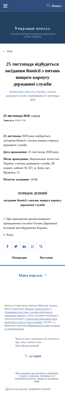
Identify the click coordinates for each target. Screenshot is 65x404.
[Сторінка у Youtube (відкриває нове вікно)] (38, 364)
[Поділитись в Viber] (41, 246)
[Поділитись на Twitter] (16, 246)
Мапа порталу (30, 275)
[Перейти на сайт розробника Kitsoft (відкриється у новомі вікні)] (16, 389)
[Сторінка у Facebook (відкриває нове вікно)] (26, 364)
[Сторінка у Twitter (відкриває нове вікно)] (32, 364)
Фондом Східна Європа (37, 309)
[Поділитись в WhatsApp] (32, 246)
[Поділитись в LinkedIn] (24, 246)
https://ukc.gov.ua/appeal (27, 345)
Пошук (56, 5)
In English (35, 356)
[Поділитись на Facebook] (8, 246)
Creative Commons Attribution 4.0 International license (35, 377)
